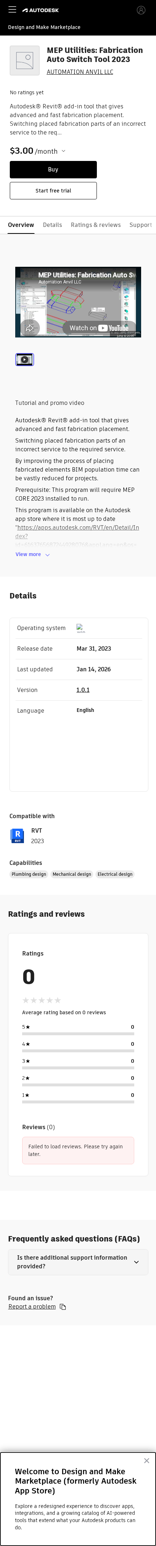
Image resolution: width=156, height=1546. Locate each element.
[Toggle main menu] (12, 9)
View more (28, 554)
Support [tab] (141, 225)
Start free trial (53, 190)
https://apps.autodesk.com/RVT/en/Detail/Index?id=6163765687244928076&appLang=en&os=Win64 (77, 540)
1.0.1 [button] (83, 690)
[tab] (24, 368)
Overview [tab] (21, 225)
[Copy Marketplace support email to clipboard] (62, 1306)
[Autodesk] (41, 10)
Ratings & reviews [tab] (96, 225)
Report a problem (32, 1307)
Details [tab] (52, 225)
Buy (53, 169)
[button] (78, 1262)
